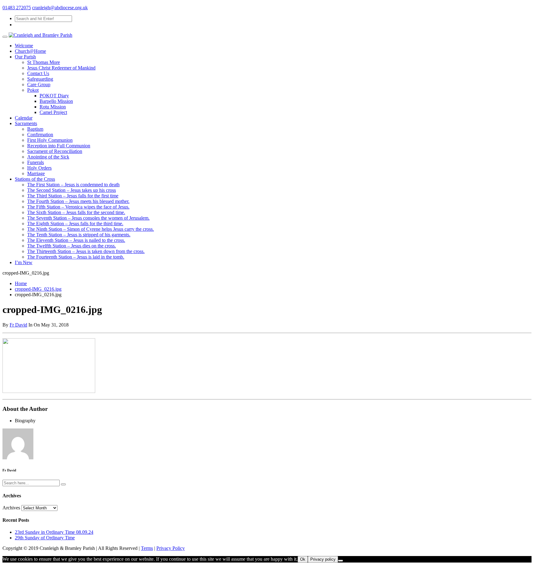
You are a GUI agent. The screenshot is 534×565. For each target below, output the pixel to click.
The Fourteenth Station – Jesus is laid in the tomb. (75, 256)
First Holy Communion (50, 140)
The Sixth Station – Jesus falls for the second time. (76, 212)
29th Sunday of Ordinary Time (45, 537)
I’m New (23, 262)
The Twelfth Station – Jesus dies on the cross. (71, 245)
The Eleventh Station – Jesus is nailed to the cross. (76, 240)
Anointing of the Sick (48, 156)
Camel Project (53, 112)
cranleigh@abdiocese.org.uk (60, 7)
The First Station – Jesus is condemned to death (73, 184)
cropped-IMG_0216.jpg (38, 289)
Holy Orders (39, 168)
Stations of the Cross (35, 179)
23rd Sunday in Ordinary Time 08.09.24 (54, 532)
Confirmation (40, 134)
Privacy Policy (170, 548)
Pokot (33, 90)
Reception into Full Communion (58, 145)
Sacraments (26, 123)
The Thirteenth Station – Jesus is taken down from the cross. (86, 251)
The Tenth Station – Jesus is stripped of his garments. (78, 234)
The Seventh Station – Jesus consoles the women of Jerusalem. (88, 218)
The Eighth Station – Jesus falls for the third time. (75, 223)
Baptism (35, 129)
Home (21, 283)
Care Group (38, 84)
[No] (340, 561)
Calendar (23, 117)
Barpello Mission (56, 101)
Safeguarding (40, 79)
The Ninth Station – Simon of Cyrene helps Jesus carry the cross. (90, 229)
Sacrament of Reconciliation (54, 151)
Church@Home (30, 51)
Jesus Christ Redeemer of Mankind (61, 67)
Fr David (18, 324)
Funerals (35, 162)
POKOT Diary (54, 95)
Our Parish (25, 56)
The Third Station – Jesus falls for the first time (72, 195)
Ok (302, 559)
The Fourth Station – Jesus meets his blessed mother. (78, 201)
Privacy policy (323, 559)
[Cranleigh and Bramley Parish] (40, 35)
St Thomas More (43, 62)
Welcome (24, 45)
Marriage (36, 173)
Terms (147, 548)
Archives (11, 507)
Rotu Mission (53, 106)
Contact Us (38, 73)
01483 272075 (16, 7)
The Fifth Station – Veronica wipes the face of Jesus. (78, 206)
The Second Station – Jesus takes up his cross (71, 190)
